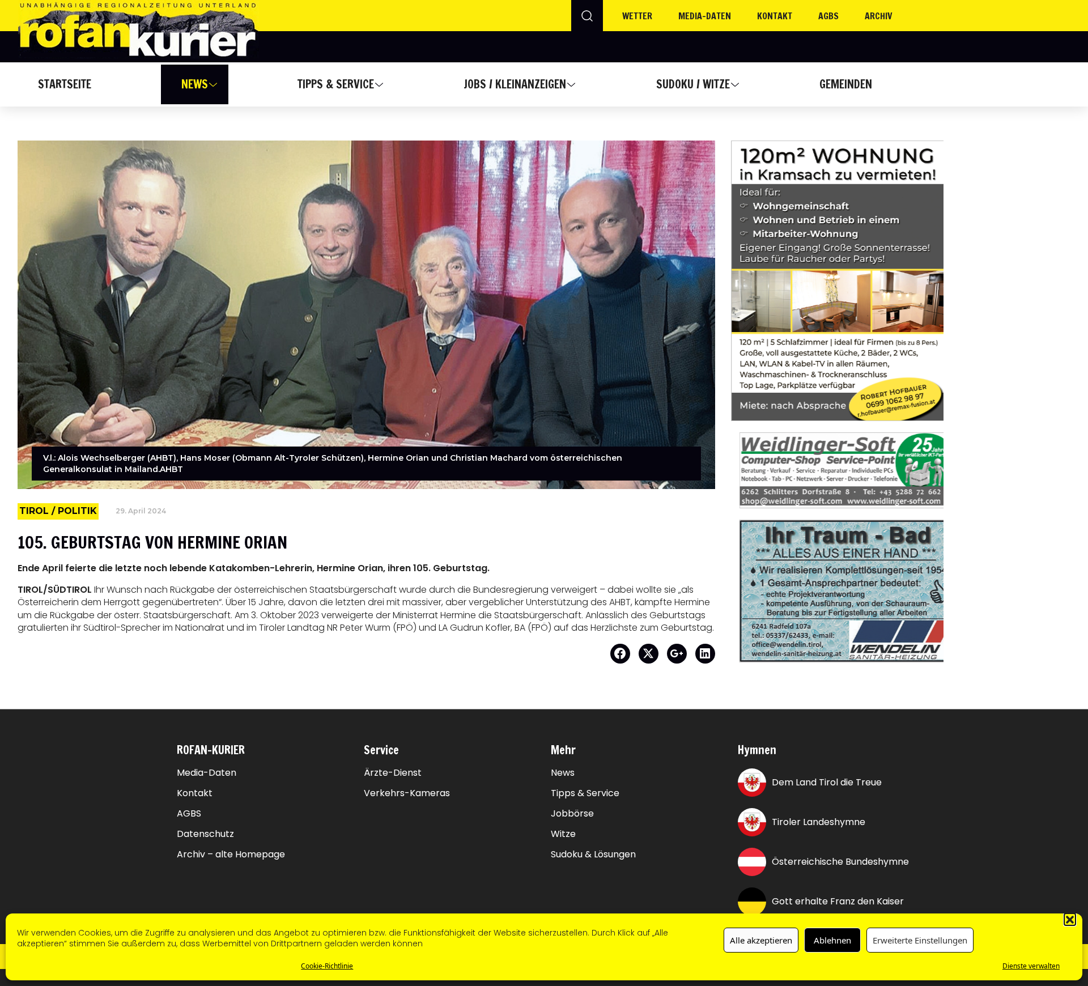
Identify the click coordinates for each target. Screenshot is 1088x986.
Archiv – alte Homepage (231, 854)
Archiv (878, 16)
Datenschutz (205, 834)
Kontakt (774, 16)
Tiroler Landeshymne (818, 821)
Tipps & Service (336, 84)
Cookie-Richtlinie (327, 966)
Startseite (64, 84)
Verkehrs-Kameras (407, 793)
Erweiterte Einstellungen (920, 940)
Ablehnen (832, 940)
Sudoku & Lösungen (593, 854)
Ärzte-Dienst (393, 772)
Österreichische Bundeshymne (840, 861)
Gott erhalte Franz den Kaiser (838, 901)
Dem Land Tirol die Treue (827, 782)
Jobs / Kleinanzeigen (515, 84)
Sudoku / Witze (693, 84)
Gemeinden (845, 84)
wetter (637, 16)
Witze (563, 834)
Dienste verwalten (1031, 966)
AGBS (828, 16)
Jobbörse (572, 813)
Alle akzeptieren (761, 940)
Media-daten (704, 16)
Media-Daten (206, 772)
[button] (1070, 919)
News (194, 84)
